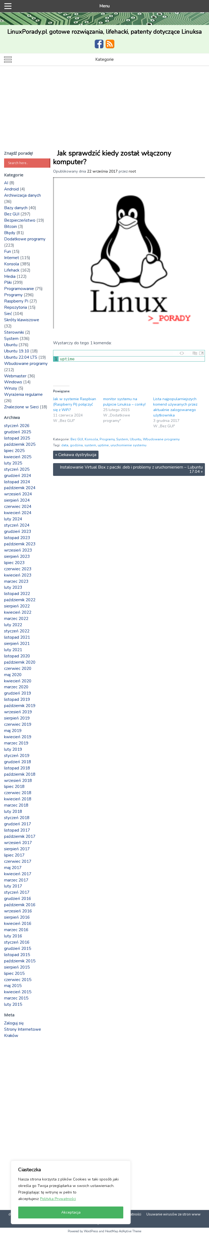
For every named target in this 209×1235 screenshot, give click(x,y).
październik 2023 (19, 544)
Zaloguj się (14, 1023)
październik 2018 (19, 774)
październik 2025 (19, 444)
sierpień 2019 (17, 718)
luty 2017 (13, 886)
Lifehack (11, 270)
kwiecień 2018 (17, 799)
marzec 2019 (16, 743)
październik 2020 (19, 662)
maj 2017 (12, 867)
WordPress (91, 1231)
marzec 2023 (16, 581)
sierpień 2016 (17, 917)
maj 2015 (12, 985)
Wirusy (10, 388)
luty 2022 (13, 625)
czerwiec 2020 (17, 668)
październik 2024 (19, 488)
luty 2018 (13, 811)
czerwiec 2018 (17, 792)
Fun (7, 251)
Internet (11, 257)
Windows (13, 382)
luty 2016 (13, 936)
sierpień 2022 (17, 606)
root (132, 171)
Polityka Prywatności (58, 1198)
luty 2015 (13, 1004)
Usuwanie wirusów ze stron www (173, 1214)
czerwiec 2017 (17, 861)
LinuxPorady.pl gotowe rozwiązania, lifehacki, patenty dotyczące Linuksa (104, 32)
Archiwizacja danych (22, 195)
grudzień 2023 (17, 531)
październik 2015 (19, 961)
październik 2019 (19, 705)
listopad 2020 (17, 656)
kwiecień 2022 (17, 612)
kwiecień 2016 (17, 923)
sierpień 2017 (17, 849)
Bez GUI (76, 439)
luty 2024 (13, 519)
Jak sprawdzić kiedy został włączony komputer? (112, 157)
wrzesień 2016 (18, 911)
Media (10, 276)
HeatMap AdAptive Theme (123, 1231)
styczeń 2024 (16, 525)
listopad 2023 (17, 537)
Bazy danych (15, 208)
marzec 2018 (16, 805)
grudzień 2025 (17, 432)
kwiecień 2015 (17, 992)
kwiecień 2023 (17, 575)
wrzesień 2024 (18, 494)
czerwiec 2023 (17, 569)
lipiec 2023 (14, 562)
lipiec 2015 (14, 973)
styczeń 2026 (16, 425)
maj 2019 (12, 730)
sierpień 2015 (17, 967)
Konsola (91, 439)
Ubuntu (135, 439)
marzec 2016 (16, 929)
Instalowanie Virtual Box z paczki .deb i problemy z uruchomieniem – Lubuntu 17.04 (131, 469)
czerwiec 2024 (17, 506)
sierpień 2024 (17, 500)
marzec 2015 (16, 998)
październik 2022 (19, 600)
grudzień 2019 (17, 693)
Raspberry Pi (16, 301)
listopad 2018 (17, 768)
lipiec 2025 (14, 450)
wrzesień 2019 (18, 712)
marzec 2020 (16, 687)
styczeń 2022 (16, 631)
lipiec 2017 (14, 855)
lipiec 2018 (14, 786)
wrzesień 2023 (18, 550)
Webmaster (15, 376)
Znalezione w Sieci (21, 407)
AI (6, 183)
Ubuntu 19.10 (16, 351)
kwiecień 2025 (17, 457)
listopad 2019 (17, 699)
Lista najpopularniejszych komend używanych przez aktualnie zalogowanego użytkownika (175, 407)
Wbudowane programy (161, 439)
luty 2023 (13, 587)
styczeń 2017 (16, 892)
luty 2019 (13, 749)
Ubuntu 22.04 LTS (20, 357)
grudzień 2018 (17, 762)
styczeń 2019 (16, 755)
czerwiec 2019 (17, 724)
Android (11, 189)
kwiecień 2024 (17, 512)
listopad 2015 (17, 954)
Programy (107, 439)
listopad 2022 (17, 593)
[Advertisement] (104, 107)
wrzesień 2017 (18, 842)
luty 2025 (13, 463)
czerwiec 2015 (17, 979)
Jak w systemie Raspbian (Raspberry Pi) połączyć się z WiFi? (74, 404)
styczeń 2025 (16, 469)
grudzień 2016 (17, 898)
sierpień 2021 (17, 643)
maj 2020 (12, 674)
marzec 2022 (16, 618)
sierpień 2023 (17, 556)
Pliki (8, 282)
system (90, 445)
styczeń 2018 (16, 817)
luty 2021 (13, 649)
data (64, 445)
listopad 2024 (17, 482)
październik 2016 (19, 905)
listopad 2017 (17, 830)
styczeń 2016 (16, 942)
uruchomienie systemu (128, 445)
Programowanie (19, 288)
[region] (71, 1192)
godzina (76, 445)
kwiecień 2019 (17, 737)
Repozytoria (15, 307)
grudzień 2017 (17, 824)
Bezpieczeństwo (19, 220)
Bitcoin (10, 226)
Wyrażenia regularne (23, 394)
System (122, 439)
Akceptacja (71, 1212)
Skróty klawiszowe (21, 320)
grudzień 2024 (17, 475)
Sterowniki (14, 332)
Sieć (8, 313)
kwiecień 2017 (17, 874)
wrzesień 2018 (18, 780)
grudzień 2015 (17, 948)
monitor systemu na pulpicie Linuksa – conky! (124, 401)
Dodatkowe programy (24, 239)
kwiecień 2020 (17, 681)
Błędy (9, 232)
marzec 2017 (16, 880)
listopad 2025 (17, 438)
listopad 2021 (17, 637)
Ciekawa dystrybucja (75, 454)
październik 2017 (19, 836)
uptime (103, 445)
